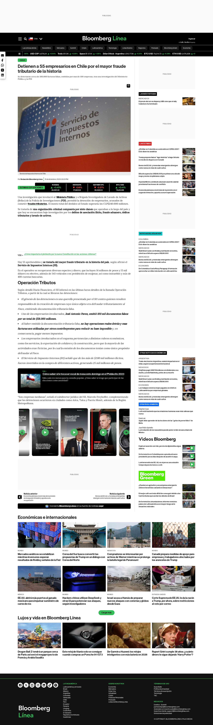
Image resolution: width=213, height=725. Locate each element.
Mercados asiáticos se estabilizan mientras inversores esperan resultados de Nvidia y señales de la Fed (39, 557)
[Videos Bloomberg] (167, 439)
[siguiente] (129, 497)
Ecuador (66, 704)
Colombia (66, 695)
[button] (128, 86)
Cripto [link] (84, 48)
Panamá (66, 706)
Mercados (112, 689)
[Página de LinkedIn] (43, 685)
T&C (155, 695)
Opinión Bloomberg (149, 404)
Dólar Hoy (112, 691)
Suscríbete (158, 687)
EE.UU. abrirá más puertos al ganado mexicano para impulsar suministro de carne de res (38, 600)
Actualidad (112, 693)
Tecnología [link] (113, 48)
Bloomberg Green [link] (170, 48)
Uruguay (66, 708)
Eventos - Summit (160, 705)
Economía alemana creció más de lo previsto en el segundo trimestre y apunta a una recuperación (39, 498)
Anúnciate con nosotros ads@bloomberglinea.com (172, 709)
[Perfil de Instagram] (38, 685)
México (66, 691)
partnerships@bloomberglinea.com (167, 707)
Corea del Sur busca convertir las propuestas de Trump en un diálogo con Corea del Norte (83, 557)
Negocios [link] (141, 48)
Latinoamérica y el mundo (72, 687)
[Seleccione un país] (41, 39)
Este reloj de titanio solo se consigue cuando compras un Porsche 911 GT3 (82, 653)
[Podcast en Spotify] (55, 685)
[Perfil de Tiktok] (49, 685)
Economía (112, 687)
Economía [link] (186, 48)
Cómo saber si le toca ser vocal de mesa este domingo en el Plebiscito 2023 (83, 374)
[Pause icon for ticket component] (19, 53)
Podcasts (111, 700)
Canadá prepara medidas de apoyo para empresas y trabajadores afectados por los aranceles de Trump (173, 557)
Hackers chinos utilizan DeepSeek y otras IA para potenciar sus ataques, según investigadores (81, 600)
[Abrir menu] (20, 39)
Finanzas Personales (115, 698)
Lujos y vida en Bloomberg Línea (49, 617)
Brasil (65, 689)
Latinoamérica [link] (97, 48)
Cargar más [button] (106, 612)
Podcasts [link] (154, 48)
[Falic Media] (180, 42)
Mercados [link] (60, 48)
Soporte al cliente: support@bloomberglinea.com (171, 711)
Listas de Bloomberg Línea (118, 702)
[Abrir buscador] (25, 39)
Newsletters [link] (46, 48)
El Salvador (67, 713)
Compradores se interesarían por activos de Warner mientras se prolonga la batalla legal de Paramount (128, 557)
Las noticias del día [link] (29, 48)
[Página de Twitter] (26, 685)
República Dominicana (71, 715)
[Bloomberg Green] (167, 475)
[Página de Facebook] (20, 685)
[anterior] (20, 497)
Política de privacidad (161, 689)
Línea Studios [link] (127, 48)
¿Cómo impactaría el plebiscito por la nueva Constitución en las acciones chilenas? (60, 254)
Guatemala (67, 717)
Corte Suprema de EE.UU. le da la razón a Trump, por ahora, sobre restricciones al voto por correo (173, 600)
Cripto (110, 695)
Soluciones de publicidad (163, 713)
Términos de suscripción (162, 691)
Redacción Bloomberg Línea (32, 179)
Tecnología (158, 693)
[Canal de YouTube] (32, 685)
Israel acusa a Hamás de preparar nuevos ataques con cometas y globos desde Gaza (128, 600)
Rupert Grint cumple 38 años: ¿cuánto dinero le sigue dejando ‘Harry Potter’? (172, 653)
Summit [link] (73, 48)
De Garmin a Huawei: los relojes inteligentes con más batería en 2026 (127, 653)
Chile (22, 60)
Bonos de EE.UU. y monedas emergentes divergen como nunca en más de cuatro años (109, 497)
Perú (64, 702)
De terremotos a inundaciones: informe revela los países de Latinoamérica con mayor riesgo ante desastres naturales (158, 504)
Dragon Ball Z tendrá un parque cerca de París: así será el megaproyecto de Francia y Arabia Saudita (38, 654)
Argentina (66, 693)
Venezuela (67, 698)
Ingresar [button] (192, 39)
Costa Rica (67, 710)
